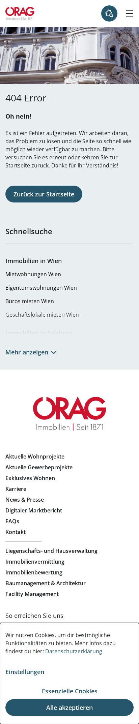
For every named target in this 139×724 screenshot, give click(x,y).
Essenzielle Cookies (70, 691)
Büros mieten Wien (29, 301)
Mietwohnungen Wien (33, 274)
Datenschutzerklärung (73, 651)
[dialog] (69, 673)
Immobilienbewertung (33, 572)
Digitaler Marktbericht (33, 510)
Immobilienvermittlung (34, 561)
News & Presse (24, 499)
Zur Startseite (19, 13)
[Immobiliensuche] (109, 13)
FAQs (12, 521)
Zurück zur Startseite (43, 194)
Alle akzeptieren (69, 707)
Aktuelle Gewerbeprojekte (39, 467)
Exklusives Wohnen (30, 478)
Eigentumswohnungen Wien (41, 287)
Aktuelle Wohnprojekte (34, 456)
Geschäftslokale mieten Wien (42, 314)
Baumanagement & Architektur (45, 583)
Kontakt (15, 532)
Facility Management (32, 594)
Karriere (15, 489)
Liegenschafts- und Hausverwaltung (51, 551)
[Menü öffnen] (129, 13)
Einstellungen (24, 672)
